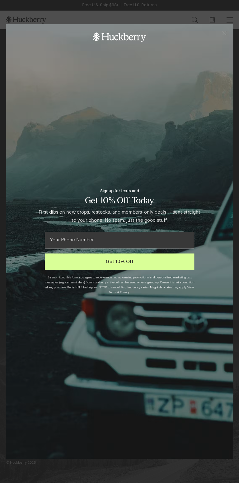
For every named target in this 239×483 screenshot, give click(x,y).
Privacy (124, 292)
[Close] (224, 33)
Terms (113, 292)
